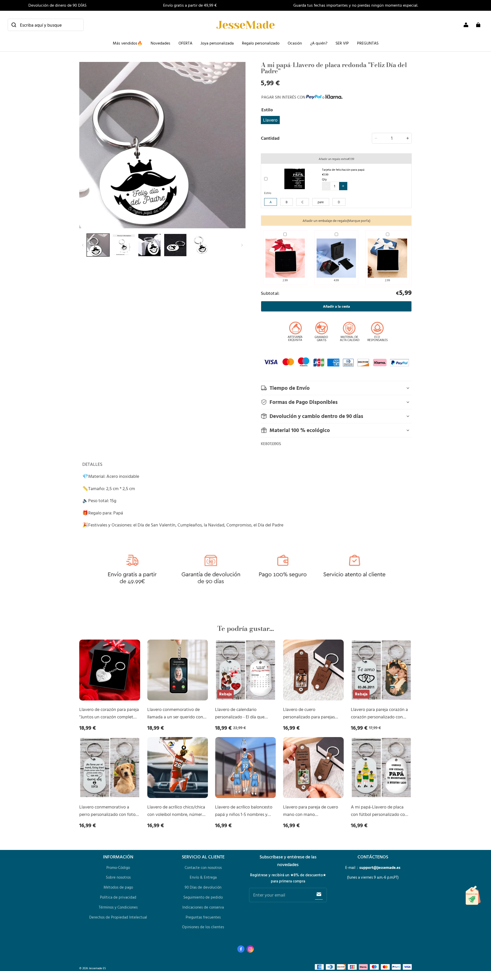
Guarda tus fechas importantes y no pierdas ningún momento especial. (355, 5)
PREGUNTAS (367, 43)
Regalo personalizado (261, 43)
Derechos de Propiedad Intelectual (118, 917)
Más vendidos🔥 (127, 43)
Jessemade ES (97, 968)
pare (321, 201)
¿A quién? (318, 43)
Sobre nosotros (118, 877)
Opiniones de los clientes (203, 927)
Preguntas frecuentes (203, 917)
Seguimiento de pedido (203, 897)
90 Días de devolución (203, 887)
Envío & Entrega (203, 877)
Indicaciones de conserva (203, 907)
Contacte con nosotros (203, 867)
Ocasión (295, 43)
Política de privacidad (118, 897)
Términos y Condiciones (118, 907)
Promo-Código (118, 867)
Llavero (270, 119)
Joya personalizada (217, 43)
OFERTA (185, 43)
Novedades (160, 43)
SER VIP (342, 43)
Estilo (267, 192)
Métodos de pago (118, 887)
